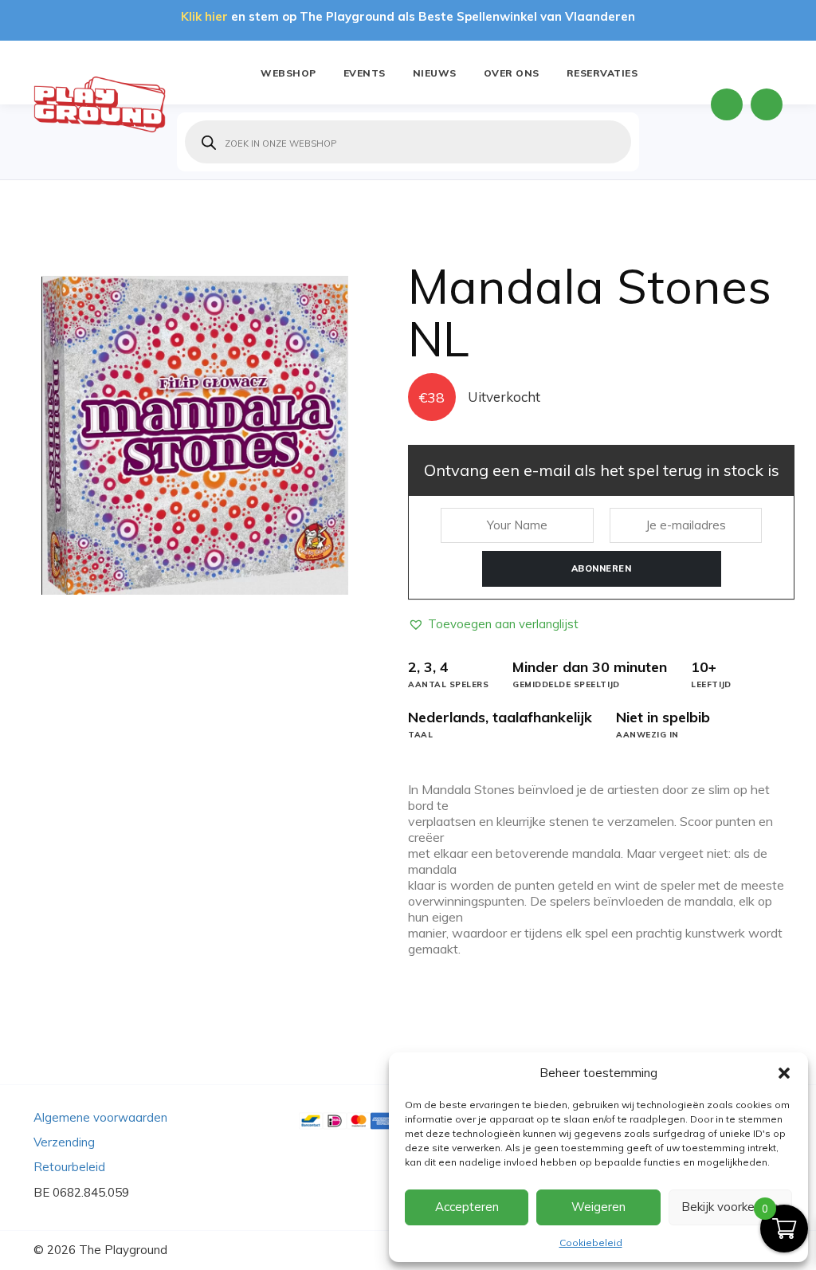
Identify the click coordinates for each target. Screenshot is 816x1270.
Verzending (64, 1142)
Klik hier (204, 16)
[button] (784, 1073)
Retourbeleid (69, 1166)
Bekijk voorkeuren (730, 1206)
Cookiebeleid (590, 1242)
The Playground (123, 1249)
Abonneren (601, 568)
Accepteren (467, 1206)
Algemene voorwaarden (100, 1117)
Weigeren (598, 1206)
